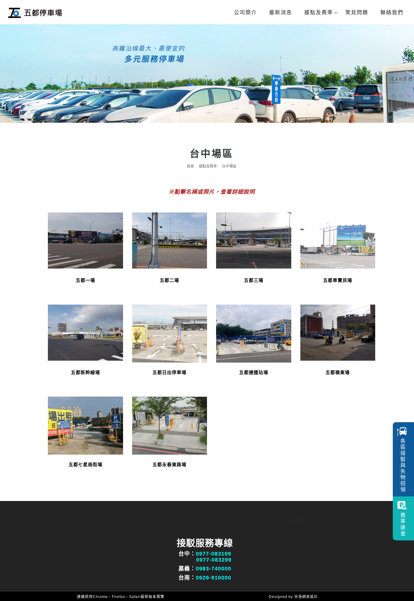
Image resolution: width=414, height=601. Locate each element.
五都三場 (253, 280)
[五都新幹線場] (85, 332)
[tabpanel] (207, 73)
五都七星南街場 (85, 464)
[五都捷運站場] (253, 333)
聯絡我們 (391, 12)
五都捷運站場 (253, 372)
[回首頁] (35, 12)
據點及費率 (318, 12)
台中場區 (229, 166)
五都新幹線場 (85, 372)
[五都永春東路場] (169, 425)
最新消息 (280, 12)
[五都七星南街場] (85, 425)
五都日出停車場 (169, 372)
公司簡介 (245, 12)
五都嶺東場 (338, 372)
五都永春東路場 (169, 464)
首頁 (190, 166)
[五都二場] (169, 240)
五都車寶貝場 (337, 280)
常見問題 (356, 12)
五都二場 (169, 280)
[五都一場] (85, 240)
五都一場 (85, 280)
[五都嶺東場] (338, 332)
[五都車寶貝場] (338, 240)
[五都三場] (253, 239)
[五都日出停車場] (169, 333)
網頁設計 (310, 597)
